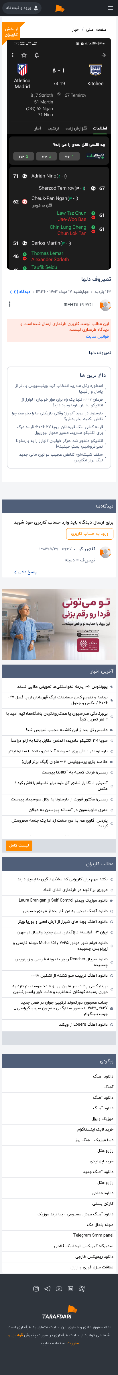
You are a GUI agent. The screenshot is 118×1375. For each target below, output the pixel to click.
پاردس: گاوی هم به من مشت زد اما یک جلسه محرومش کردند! (59, 823)
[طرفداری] (66, 8)
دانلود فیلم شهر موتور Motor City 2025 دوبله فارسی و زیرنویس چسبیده (60, 945)
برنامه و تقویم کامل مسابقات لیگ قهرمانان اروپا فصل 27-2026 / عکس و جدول (58, 700)
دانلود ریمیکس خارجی (94, 1257)
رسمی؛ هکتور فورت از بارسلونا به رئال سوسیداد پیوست (59, 799)
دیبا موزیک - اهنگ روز (94, 1140)
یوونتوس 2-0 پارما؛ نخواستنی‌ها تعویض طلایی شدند (62, 687)
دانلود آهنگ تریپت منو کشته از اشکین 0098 (69, 975)
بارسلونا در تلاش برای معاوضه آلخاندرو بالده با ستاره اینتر (58, 751)
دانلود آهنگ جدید (98, 1172)
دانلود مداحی (102, 1193)
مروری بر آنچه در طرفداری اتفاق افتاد (75, 890)
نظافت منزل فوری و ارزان (91, 1267)
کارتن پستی (102, 1203)
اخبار (76, 29)
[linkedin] (70, 1288)
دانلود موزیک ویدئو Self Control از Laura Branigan (63, 900)
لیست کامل (19, 845)
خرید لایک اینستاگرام (95, 1129)
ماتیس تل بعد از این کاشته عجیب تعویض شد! (67, 730)
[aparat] (81, 1288)
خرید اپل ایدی (101, 1161)
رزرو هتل (105, 1150)
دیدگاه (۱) (22, 292)
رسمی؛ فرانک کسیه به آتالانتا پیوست (75, 772)
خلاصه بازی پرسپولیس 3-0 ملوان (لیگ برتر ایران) (65, 762)
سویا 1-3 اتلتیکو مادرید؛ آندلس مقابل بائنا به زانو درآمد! (59, 740)
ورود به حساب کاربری (90, 533)
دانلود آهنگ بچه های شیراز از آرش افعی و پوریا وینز (63, 921)
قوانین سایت (97, 336)
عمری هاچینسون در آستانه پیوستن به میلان (68, 810)
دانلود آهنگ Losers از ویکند (83, 1024)
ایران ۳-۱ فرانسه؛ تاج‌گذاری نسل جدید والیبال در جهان (62, 932)
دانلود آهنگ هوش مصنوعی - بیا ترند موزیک (75, 1214)
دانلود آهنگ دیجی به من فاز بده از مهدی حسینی (65, 911)
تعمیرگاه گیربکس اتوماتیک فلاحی (83, 1246)
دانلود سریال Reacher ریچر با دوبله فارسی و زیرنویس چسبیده (61, 962)
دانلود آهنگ (103, 1076)
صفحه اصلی (96, 29)
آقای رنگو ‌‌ (86, 549)
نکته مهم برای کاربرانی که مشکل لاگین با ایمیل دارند (62, 879)
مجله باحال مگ (100, 1225)
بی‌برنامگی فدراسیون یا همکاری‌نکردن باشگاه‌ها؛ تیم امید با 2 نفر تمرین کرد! (57, 716)
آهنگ (108, 1087)
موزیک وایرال (102, 1119)
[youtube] (59, 1288)
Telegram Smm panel (93, 1235)
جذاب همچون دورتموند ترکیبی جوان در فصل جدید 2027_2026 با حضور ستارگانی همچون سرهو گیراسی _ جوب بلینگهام (61, 1008)
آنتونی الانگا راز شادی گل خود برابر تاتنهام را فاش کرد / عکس (61, 786)
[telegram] (47, 1288)
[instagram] (36, 1288)
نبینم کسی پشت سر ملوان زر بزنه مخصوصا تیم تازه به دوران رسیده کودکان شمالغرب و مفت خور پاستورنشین (60, 989)
